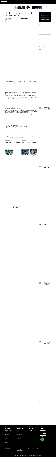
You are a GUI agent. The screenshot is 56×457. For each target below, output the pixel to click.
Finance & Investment (7, 441)
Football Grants (6, 442)
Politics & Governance (7, 434)
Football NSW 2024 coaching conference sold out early (12, 143)
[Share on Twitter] (23, 18)
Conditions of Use (19, 438)
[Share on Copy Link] (27, 18)
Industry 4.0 (6, 438)
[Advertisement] (21, 212)
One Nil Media (33, 455)
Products (6, 435)
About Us (18, 430)
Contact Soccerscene (19, 435)
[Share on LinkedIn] (24, 18)
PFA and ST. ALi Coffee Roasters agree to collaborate (29, 143)
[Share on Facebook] (22, 18)
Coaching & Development (8, 430)
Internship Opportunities (19, 434)
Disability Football (7, 431)
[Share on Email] (26, 18)
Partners (18, 431)
